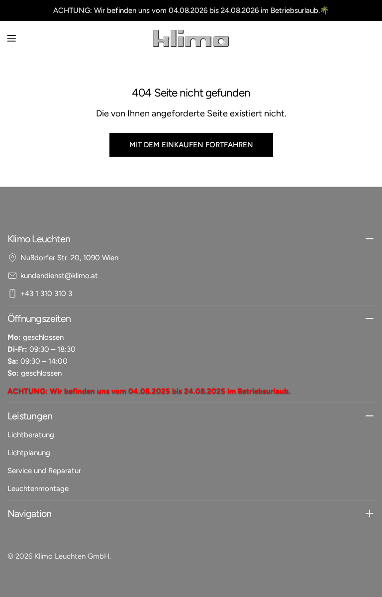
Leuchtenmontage (38, 488)
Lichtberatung (30, 434)
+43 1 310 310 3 (46, 293)
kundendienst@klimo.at (59, 275)
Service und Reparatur (44, 470)
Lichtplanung (28, 452)
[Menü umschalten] (11, 38)
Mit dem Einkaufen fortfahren (191, 144)
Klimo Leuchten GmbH (71, 556)
